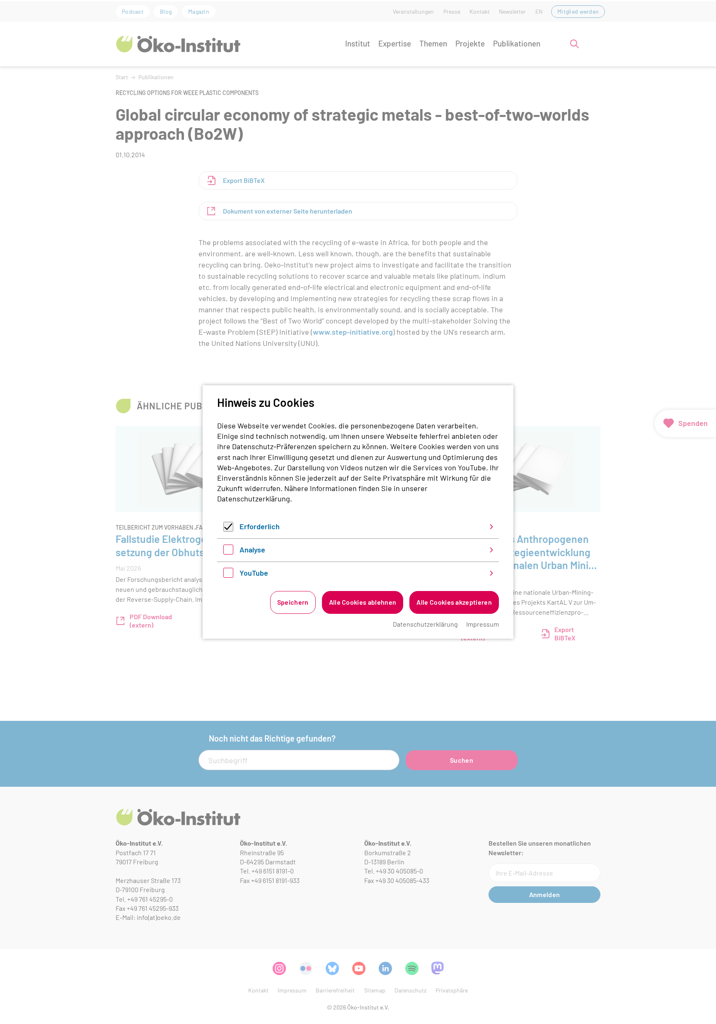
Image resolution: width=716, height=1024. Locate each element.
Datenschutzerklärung (253, 498)
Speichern (293, 602)
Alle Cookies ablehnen (363, 602)
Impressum (482, 624)
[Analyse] (228, 551)
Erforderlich (259, 526)
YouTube (253, 572)
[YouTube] (228, 574)
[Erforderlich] (228, 528)
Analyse (252, 549)
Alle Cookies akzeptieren (454, 602)
